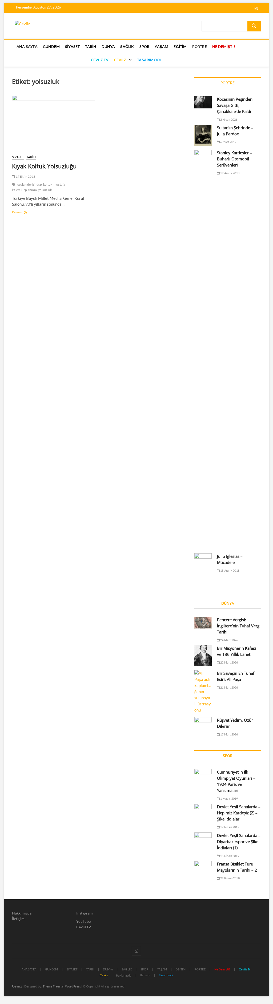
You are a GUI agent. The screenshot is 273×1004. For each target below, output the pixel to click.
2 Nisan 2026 (229, 119)
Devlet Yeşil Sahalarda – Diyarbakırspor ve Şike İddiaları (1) (238, 841)
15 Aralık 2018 (229, 570)
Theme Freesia (53, 986)
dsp (39, 184)
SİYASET (72, 46)
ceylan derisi (26, 184)
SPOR (144, 46)
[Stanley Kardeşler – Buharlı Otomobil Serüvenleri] (203, 349)
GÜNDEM (51, 46)
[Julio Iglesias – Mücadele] (203, 562)
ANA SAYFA (27, 46)
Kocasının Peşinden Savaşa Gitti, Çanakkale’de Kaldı (234, 105)
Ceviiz (17, 986)
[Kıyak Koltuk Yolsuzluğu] (53, 123)
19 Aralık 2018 (229, 173)
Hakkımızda (21, 913)
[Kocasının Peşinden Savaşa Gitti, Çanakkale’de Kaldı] (203, 102)
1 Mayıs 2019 (229, 798)
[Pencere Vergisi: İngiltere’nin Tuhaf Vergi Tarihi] (203, 623)
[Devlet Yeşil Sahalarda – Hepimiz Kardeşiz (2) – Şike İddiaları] (203, 811)
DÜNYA (108, 46)
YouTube (83, 921)
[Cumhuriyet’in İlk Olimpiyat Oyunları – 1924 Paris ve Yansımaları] (203, 775)
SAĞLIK (127, 46)
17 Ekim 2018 (25, 176)
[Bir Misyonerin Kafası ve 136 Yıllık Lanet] (203, 655)
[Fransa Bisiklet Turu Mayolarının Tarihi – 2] (203, 867)
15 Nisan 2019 (229, 855)
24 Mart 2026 (229, 640)
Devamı (24, 213)
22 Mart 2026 (229, 662)
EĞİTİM (180, 46)
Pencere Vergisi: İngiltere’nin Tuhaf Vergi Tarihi (238, 626)
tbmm (32, 190)
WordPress (73, 986)
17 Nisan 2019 (229, 827)
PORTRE (199, 46)
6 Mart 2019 (228, 142)
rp (25, 190)
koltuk (47, 184)
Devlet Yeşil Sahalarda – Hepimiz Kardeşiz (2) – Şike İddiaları (238, 813)
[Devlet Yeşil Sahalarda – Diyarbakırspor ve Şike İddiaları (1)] (203, 838)
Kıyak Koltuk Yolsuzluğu (44, 166)
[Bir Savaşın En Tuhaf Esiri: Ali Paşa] (203, 691)
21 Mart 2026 (229, 687)
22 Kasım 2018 (230, 878)
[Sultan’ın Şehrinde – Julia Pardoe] (203, 135)
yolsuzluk (45, 190)
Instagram (84, 913)
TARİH (90, 46)
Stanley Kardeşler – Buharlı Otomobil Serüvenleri (234, 159)
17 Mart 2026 (229, 734)
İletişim (18, 918)
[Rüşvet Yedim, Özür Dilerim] (203, 723)
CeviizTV (83, 927)
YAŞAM (161, 46)
